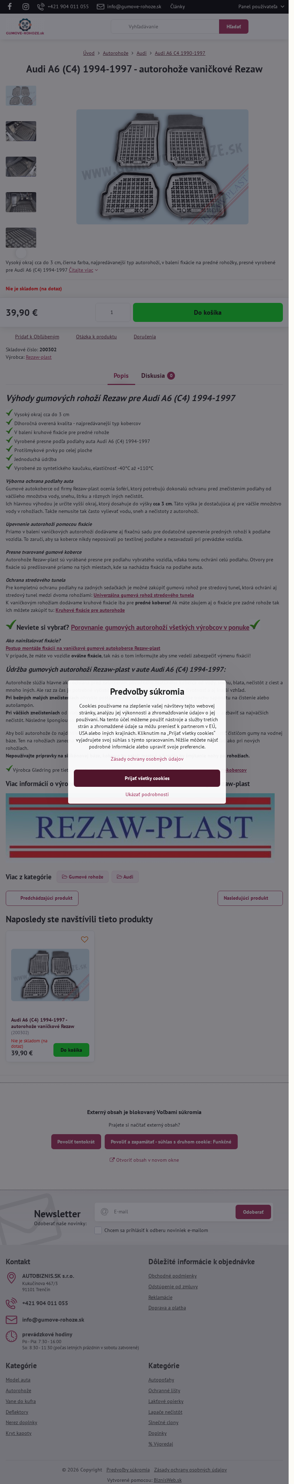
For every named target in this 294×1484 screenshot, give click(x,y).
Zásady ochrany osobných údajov (147, 759)
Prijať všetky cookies (147, 778)
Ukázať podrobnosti (147, 794)
